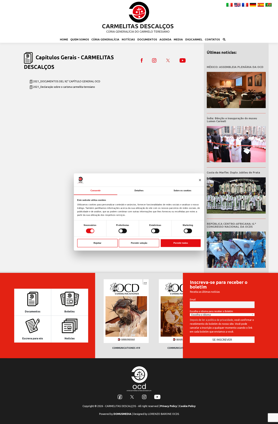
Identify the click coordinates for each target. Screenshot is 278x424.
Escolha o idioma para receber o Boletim (211, 311)
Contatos (212, 39)
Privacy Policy (168, 406)
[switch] (123, 231)
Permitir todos (180, 243)
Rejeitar (97, 243)
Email (193, 299)
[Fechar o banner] (200, 180)
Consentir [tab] (95, 190)
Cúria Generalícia (105, 39)
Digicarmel (194, 39)
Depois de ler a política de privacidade (211, 319)
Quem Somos (79, 39)
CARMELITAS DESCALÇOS (138, 26)
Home (64, 39)
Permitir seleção (139, 243)
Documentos (147, 39)
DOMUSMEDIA (122, 413)
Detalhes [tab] (139, 190)
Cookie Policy (187, 406)
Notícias (128, 39)
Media (178, 39)
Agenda (165, 39)
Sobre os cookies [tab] (182, 190)
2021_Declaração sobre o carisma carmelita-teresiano (64, 86)
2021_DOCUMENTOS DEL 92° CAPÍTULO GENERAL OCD (66, 81)
